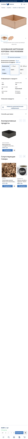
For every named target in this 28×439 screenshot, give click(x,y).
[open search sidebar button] (9, 437)
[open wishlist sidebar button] (19, 437)
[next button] (26, 38)
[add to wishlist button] (14, 150)
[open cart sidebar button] (25, 437)
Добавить (8, 150)
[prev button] (2, 38)
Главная (3, 7)
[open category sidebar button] (3, 437)
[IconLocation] (21, 4)
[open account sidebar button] (14, 437)
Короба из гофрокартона (19, 7)
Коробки (9, 7)
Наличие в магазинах (14, 57)
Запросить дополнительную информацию (15, 107)
